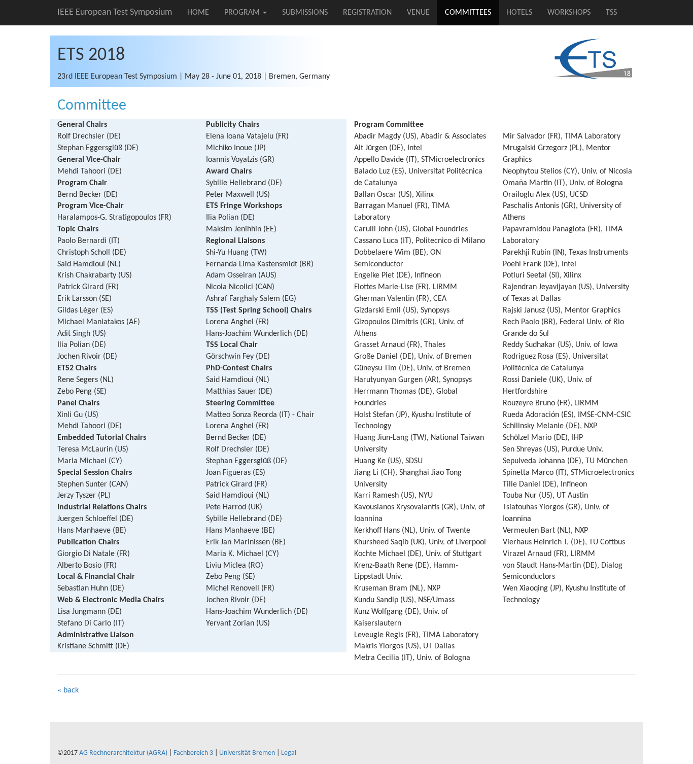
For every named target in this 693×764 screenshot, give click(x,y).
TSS (611, 13)
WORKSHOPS (569, 13)
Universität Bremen (247, 753)
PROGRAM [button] (243, 13)
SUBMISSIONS (305, 13)
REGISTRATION (367, 13)
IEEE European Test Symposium (114, 12)
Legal (288, 753)
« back (68, 690)
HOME (198, 13)
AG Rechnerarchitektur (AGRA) (123, 753)
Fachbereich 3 (193, 753)
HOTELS (519, 13)
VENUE (418, 13)
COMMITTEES (468, 13)
